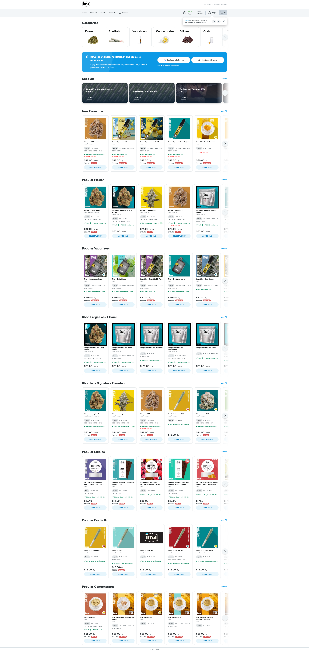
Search (125, 13)
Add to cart (123, 167)
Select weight (95, 167)
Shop (92, 13)
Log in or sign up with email (168, 65)
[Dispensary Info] (184, 12)
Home (84, 13)
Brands (102, 13)
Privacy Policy (154, 649)
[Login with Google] (214, 21)
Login (214, 13)
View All (224, 79)
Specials (112, 13)
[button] (205, 21)
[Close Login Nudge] (224, 21)
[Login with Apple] (219, 21)
